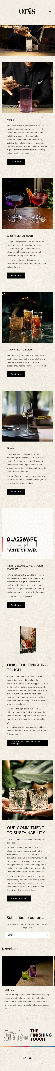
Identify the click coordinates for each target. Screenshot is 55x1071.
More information (19, 898)
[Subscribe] (47, 935)
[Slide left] (22, 1019)
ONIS (29, 1070)
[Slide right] (33, 1019)
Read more (16, 162)
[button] (3, 11)
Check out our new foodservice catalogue (26, 742)
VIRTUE (9, 989)
